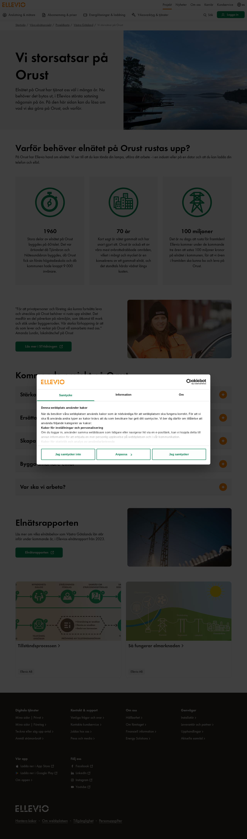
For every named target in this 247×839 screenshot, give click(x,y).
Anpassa (121, 454)
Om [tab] (181, 394)
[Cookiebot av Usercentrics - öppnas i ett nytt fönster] (189, 382)
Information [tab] (123, 394)
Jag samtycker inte (68, 454)
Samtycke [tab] (65, 395)
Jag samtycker (179, 454)
